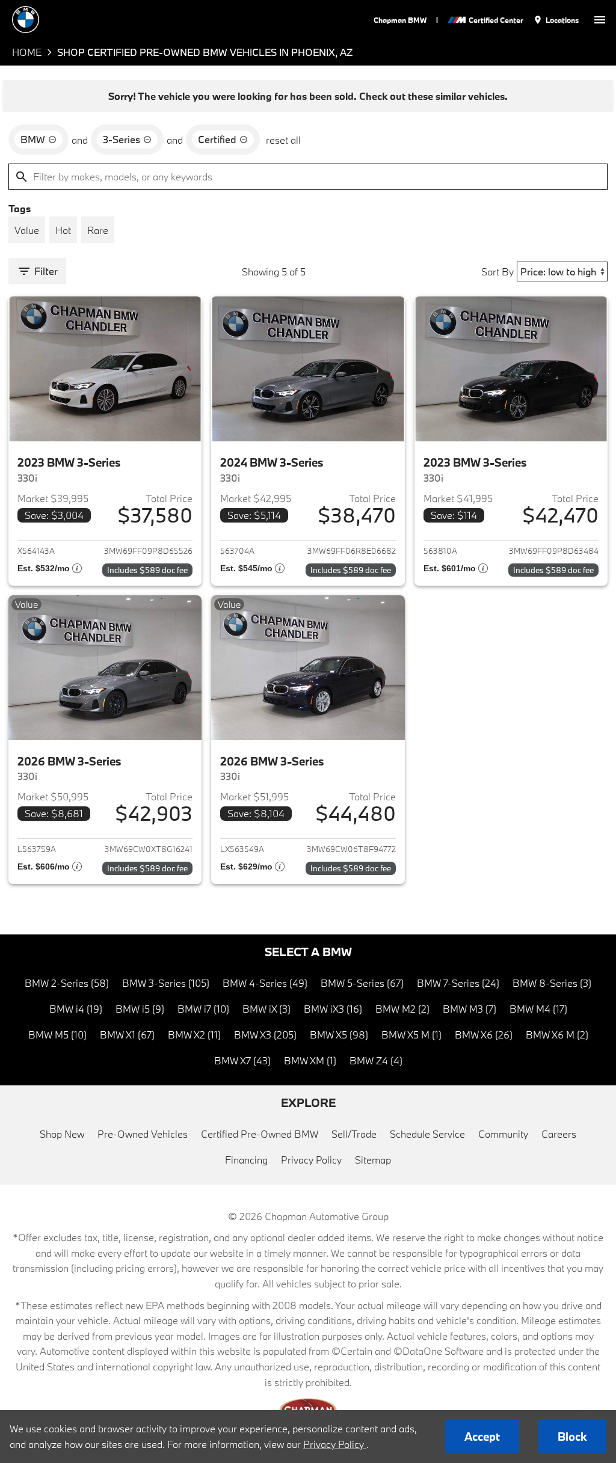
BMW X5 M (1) (411, 1034)
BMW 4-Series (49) (265, 983)
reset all (283, 139)
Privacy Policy (311, 1159)
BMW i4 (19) (75, 1008)
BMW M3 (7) (469, 1008)
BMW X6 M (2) (557, 1034)
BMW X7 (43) (242, 1060)
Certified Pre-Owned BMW (259, 1133)
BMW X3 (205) (265, 1034)
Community (503, 1133)
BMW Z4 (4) (376, 1060)
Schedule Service (427, 1133)
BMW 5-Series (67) (362, 983)
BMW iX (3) (266, 1008)
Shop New (62, 1133)
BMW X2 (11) (194, 1034)
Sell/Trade (354, 1133)
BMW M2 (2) (402, 1008)
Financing (246, 1159)
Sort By (497, 271)
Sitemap (373, 1159)
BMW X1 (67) (127, 1034)
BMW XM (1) (310, 1060)
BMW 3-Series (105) (165, 983)
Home (27, 52)
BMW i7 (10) (203, 1008)
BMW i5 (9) (140, 1008)
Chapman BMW (400, 20)
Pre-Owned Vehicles (142, 1133)
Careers (558, 1133)
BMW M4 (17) (538, 1008)
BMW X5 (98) (339, 1034)
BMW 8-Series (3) (552, 983)
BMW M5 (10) (57, 1034)
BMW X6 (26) (484, 1034)
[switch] (600, 19)
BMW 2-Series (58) (67, 983)
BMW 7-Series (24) (458, 983)
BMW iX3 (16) (333, 1008)
